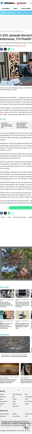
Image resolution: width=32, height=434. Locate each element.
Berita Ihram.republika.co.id (16, 31)
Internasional (3, 401)
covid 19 (3, 217)
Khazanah (2, 396)
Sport (26, 399)
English (27, 403)
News (15, 8)
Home (1, 31)
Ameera (2, 394)
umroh (7, 100)
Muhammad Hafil (21, 45)
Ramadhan (15, 406)
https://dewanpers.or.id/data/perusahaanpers (13, 425)
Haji (23, 112)
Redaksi (15, 414)
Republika (4, 12)
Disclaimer (3, 416)
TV (1, 406)
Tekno (14, 401)
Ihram (6, 31)
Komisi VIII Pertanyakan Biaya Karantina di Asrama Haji (7, 125)
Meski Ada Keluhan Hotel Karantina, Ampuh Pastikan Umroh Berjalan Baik (22, 125)
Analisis (15, 399)
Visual (14, 403)
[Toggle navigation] (2, 3)
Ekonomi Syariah (17, 394)
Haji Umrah (6, 8)
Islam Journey (26, 8)
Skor (26, 394)
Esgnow (2, 403)
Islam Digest (28, 396)
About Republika (4, 414)
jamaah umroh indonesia (19, 217)
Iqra (14, 396)
